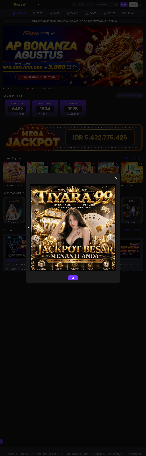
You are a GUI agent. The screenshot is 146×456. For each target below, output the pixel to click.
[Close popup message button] (115, 178)
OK (73, 277)
